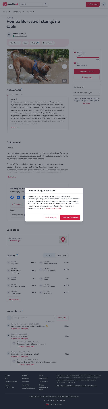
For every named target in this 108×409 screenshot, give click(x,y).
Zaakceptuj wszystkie (70, 217)
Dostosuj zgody (51, 217)
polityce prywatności (53, 208)
